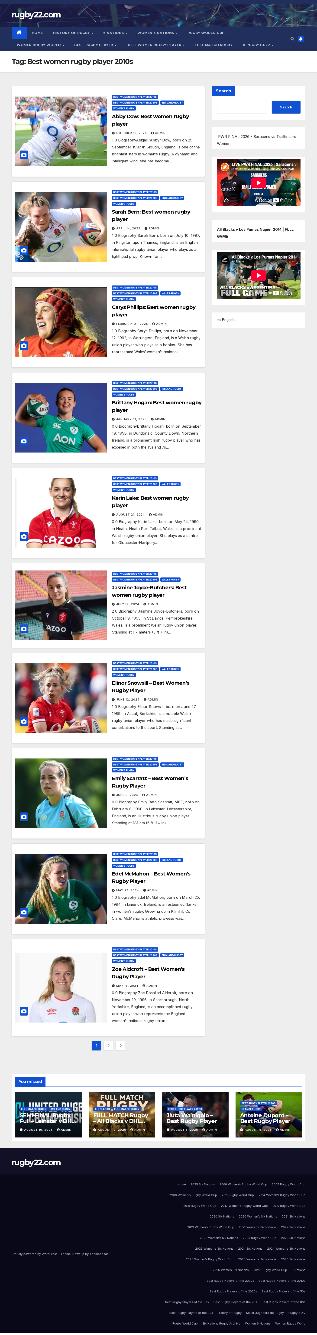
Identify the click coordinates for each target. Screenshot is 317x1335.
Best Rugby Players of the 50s (283, 1291)
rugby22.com (36, 15)
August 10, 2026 (39, 1129)
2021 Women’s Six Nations (257, 1227)
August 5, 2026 (185, 1129)
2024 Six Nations (250, 1248)
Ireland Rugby (171, 388)
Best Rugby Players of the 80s (283, 1302)
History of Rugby (72, 33)
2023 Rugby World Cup (259, 1238)
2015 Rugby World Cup (199, 1206)
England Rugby (172, 102)
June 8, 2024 (127, 795)
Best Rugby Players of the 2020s (233, 1291)
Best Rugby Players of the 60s (187, 1302)
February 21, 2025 (132, 323)
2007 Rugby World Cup (288, 1184)
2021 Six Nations (293, 1216)
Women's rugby (123, 108)
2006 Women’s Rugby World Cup (243, 1184)
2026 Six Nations (293, 1259)
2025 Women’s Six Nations (257, 1259)
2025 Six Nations (203, 1184)
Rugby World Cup (207, 33)
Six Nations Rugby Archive (221, 1323)
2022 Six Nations (293, 1227)
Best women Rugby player (154, 45)
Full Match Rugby (214, 45)
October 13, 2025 (132, 133)
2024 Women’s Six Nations (286, 1248)
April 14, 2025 (128, 228)
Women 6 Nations (156, 33)
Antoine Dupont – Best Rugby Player (265, 1118)
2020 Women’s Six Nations (258, 1216)
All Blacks (102, 1109)
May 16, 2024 (127, 985)
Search (223, 91)
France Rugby (251, 1109)
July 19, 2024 (128, 604)
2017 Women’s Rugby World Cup (244, 1206)
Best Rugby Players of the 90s (191, 1313)
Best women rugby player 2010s (135, 96)
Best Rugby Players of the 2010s (282, 1280)
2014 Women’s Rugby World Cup (282, 1195)
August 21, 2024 (131, 514)
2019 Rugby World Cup (288, 1206)
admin (160, 133)
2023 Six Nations (293, 1238)
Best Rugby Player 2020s (185, 1109)
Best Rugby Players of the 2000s (230, 1280)
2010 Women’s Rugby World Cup (193, 1195)
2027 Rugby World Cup (270, 1270)
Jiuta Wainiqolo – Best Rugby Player (192, 1118)
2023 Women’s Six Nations (214, 1248)
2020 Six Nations (222, 1216)
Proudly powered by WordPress (35, 1254)
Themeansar (99, 1254)
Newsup (78, 1254)
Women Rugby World (39, 45)
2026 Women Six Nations (231, 1270)
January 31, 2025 (132, 419)
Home (37, 33)
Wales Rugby (170, 293)
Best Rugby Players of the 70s (235, 1302)
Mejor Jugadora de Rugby (265, 1313)
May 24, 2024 (128, 890)
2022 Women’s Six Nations (219, 1238)
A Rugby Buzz (257, 45)
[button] (292, 39)
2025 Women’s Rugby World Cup (209, 1259)
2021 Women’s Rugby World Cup (210, 1227)
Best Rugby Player (94, 45)
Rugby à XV (296, 1313)
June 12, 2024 (128, 699)
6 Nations (114, 33)
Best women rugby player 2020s (135, 102)
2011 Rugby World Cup (238, 1195)
